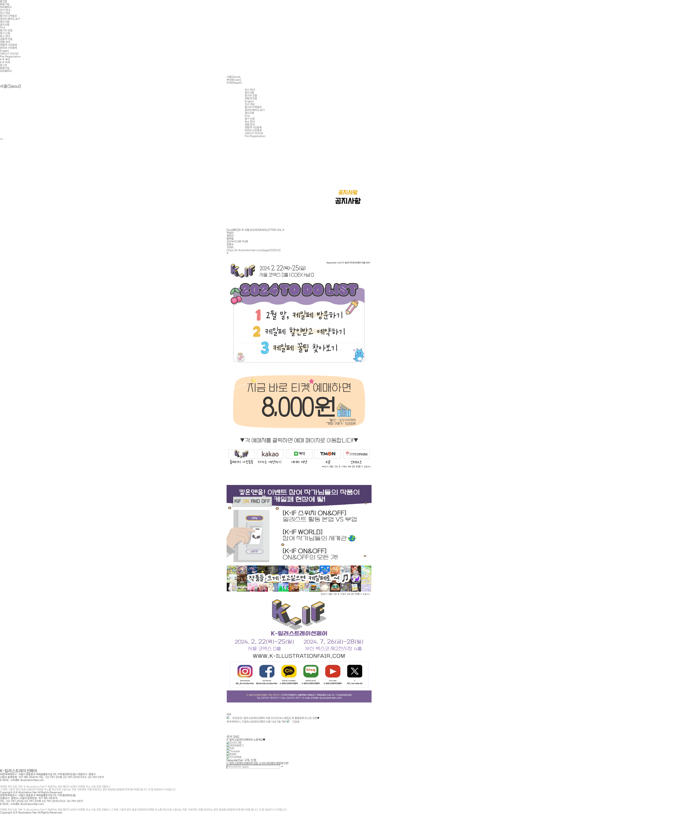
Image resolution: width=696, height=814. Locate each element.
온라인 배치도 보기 (10, 18)
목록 (229, 714)
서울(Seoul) (233, 76)
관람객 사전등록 (8, 45)
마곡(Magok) (234, 82)
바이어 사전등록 (8, 47)
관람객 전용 (6, 39)
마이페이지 (6, 7)
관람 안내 (5, 42)
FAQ (2, 27)
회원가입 (4, 4)
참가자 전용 (6, 30)
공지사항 (4, 21)
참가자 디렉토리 (8, 16)
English (4, 50)
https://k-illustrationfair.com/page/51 (253, 250)
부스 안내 (5, 36)
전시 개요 (5, 13)
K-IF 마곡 (5, 62)
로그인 (3, 1)
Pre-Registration (10, 56)
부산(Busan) (234, 79)
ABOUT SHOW (9, 53)
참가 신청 (5, 33)
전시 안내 (5, 10)
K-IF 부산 (5, 59)
